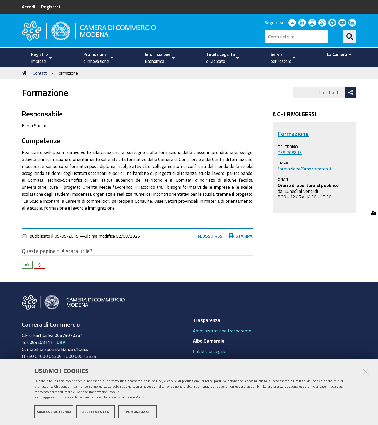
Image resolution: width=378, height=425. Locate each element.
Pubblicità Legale (209, 351)
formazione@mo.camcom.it (304, 168)
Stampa (244, 235)
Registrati (51, 6)
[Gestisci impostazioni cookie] (373, 212)
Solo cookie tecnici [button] (54, 411)
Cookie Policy (135, 397)
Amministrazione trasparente (222, 330)
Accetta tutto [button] (95, 411)
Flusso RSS (210, 235)
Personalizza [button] (137, 411)
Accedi (28, 6)
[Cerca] (349, 36)
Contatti (40, 73)
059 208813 (290, 152)
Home (25, 73)
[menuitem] (39, 57)
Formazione (293, 134)
